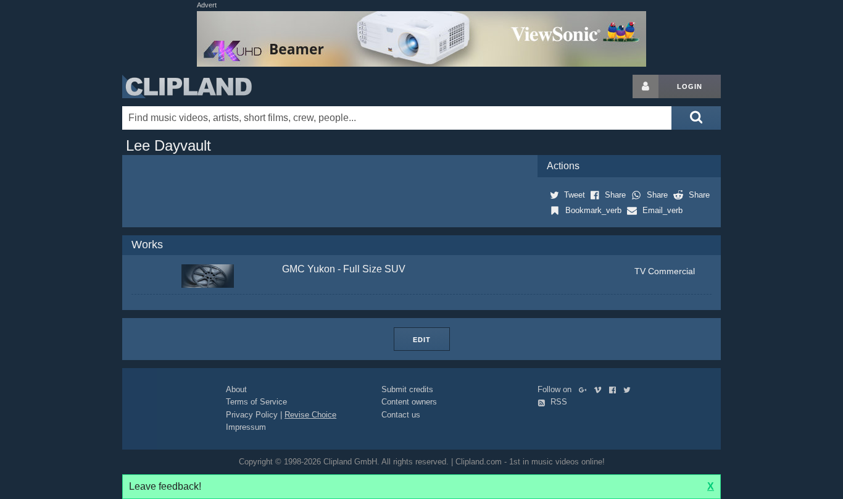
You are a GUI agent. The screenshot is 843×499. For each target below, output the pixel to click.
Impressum (246, 427)
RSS (557, 401)
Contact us (400, 414)
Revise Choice (310, 414)
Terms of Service (256, 401)
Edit (422, 339)
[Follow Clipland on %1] (585, 389)
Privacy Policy (252, 414)
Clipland (187, 86)
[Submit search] (696, 118)
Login (689, 86)
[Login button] (645, 86)
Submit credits (407, 389)
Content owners (409, 401)
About (236, 389)
